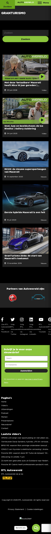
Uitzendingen (7, 409)
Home (3, 402)
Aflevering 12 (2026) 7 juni (12, 457)
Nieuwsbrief (6, 424)
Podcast (4, 413)
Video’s (4, 405)
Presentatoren (7, 421)
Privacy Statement (16, 509)
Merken (4, 417)
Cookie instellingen (35, 509)
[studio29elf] (25, 519)
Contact (4, 428)
